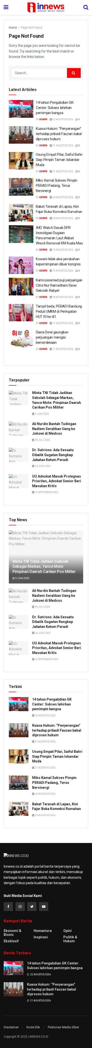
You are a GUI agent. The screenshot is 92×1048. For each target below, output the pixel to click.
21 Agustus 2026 (62, 145)
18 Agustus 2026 (62, 297)
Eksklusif (11, 941)
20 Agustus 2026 (62, 197)
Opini (67, 931)
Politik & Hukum (70, 939)
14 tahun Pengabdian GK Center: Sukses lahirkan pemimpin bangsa (54, 107)
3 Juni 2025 (41, 413)
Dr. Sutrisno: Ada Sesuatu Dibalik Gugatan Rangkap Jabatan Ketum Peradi (53, 455)
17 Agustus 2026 (62, 323)
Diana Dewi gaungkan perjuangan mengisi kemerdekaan (52, 337)
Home (13, 27)
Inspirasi (41, 937)
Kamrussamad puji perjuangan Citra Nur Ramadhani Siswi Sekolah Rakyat (59, 285)
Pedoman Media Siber (63, 1027)
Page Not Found (31, 27)
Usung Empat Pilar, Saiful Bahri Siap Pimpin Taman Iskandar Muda (59, 159)
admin (43, 119)
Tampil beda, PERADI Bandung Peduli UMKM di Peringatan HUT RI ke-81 (59, 311)
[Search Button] (74, 73)
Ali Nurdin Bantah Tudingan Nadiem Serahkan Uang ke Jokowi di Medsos (54, 428)
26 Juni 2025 (42, 466)
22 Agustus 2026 (62, 119)
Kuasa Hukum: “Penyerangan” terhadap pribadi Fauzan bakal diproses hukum (58, 133)
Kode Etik (33, 1027)
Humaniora (43, 931)
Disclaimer (11, 1027)
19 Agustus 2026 (62, 249)
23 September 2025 (46, 492)
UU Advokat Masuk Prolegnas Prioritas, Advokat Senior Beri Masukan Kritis (56, 481)
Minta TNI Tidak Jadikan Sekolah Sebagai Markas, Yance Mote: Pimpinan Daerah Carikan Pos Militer (44, 566)
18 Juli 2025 (42, 440)
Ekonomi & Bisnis (12, 933)
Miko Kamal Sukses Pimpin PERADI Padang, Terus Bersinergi (56, 185)
